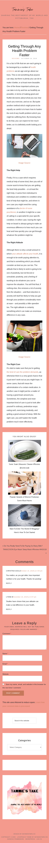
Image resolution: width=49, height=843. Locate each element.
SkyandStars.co (28, 834)
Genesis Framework (15, 839)
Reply (9, 583)
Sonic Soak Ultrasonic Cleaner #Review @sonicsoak (24, 466)
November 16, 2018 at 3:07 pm (24, 597)
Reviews (15, 58)
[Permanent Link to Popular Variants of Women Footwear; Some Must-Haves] (24, 483)
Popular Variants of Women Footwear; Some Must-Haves (24, 499)
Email (5, 664)
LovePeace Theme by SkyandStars (31, 837)
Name (5, 653)
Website (5, 674)
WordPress (30, 839)
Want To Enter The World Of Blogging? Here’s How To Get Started (24, 530)
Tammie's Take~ (24, 9)
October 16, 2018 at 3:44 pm (31, 571)
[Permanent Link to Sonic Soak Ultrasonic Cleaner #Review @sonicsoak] (24, 451)
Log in (39, 839)
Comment (6, 633)
